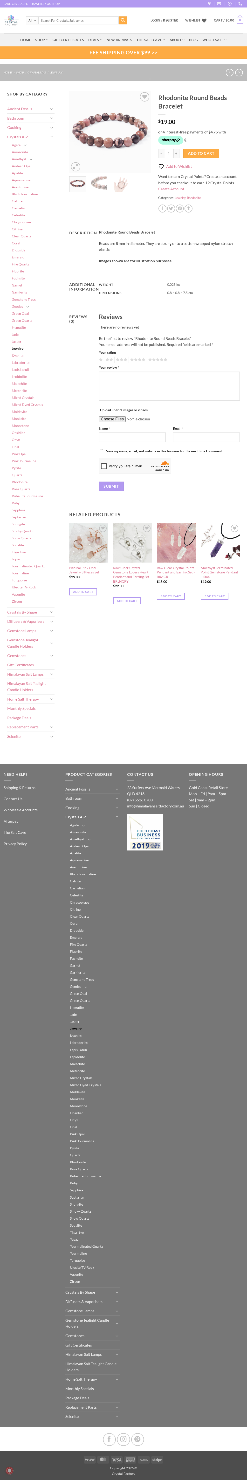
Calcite (17, 201)
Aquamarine (21, 180)
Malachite (19, 383)
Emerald (18, 257)
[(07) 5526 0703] (240, 3)
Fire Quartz (20, 264)
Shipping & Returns (19, 787)
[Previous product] (239, 72)
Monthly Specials (21, 708)
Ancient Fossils (19, 108)
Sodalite (18, 545)
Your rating (107, 352)
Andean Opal (21, 166)
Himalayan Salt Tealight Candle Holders (26, 686)
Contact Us (13, 798)
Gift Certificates (20, 664)
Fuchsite (18, 278)
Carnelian (19, 208)
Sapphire (18, 510)
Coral (16, 243)
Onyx (16, 440)
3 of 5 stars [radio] (120, 360)
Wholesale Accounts (21, 809)
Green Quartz (22, 320)
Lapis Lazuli (20, 369)
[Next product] (229, 72)
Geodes (17, 306)
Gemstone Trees (24, 299)
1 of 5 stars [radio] (100, 360)
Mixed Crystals (23, 398)
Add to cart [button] (83, 591)
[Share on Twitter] (171, 208)
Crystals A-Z (36, 72)
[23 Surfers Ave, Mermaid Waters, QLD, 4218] (210, 3)
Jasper (16, 341)
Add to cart (201, 153)
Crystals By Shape (22, 612)
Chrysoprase (21, 222)
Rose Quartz (21, 489)
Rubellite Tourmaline (27, 496)
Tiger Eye (19, 552)
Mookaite (19, 419)
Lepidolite (19, 376)
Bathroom (15, 118)
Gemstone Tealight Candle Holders (22, 642)
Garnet (17, 285)
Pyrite (16, 468)
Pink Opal (19, 454)
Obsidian (18, 433)
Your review (109, 367)
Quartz (17, 475)
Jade (15, 334)
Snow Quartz (21, 538)
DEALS (93, 40)
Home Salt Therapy (23, 699)
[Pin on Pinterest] (180, 208)
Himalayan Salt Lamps (25, 674)
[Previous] (77, 132)
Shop (40, 40)
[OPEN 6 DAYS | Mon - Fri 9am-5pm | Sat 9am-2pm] (230, 3)
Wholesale (213, 40)
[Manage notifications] (9, 1470)
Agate (16, 145)
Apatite (17, 173)
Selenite (14, 736)
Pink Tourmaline (24, 461)
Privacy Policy (15, 843)
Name (104, 428)
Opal (15, 447)
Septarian (19, 517)
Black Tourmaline (25, 194)
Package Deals (19, 717)
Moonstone (20, 426)
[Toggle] (52, 109)
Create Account (171, 188)
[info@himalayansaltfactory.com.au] (219, 3)
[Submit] (123, 20)
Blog (193, 40)
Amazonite (20, 152)
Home (8, 72)
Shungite (18, 524)
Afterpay (11, 821)
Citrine (17, 229)
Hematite (19, 327)
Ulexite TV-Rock (24, 587)
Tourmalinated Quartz (28, 566)
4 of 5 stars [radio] (137, 360)
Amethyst (19, 159)
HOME (25, 40)
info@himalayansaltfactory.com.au (155, 806)
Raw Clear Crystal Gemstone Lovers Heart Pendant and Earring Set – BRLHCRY (132, 574)
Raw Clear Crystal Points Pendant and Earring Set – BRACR (176, 572)
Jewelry (56, 72)
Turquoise (19, 580)
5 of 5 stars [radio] (157, 360)
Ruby (16, 503)
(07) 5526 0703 (140, 800)
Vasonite (18, 594)
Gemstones (16, 655)
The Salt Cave (15, 832)
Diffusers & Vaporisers (25, 621)
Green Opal (20, 313)
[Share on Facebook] (162, 208)
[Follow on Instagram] (123, 1439)
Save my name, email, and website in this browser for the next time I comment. (164, 451)
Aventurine (20, 187)
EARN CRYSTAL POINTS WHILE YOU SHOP (32, 4)
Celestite (18, 215)
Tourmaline (20, 573)
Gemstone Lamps (21, 630)
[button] (228, 20)
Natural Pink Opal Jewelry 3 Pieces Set (84, 570)
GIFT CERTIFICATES (68, 40)
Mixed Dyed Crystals (27, 405)
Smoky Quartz (22, 531)
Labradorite (20, 362)
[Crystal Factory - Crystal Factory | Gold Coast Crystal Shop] (11, 20)
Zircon (17, 601)
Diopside (18, 250)
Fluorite (18, 271)
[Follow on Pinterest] (137, 1439)
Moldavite (19, 412)
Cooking (14, 127)
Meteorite (19, 390)
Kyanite (17, 355)
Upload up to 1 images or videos (124, 410)
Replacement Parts (23, 727)
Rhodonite (19, 482)
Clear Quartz (21, 236)
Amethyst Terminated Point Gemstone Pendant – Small (219, 572)
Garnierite (19, 292)
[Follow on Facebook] (109, 1439)
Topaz (16, 559)
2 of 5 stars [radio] (108, 360)
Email (178, 428)
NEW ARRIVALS (119, 40)
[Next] (143, 132)
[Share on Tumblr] (188, 208)
